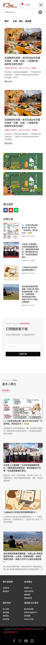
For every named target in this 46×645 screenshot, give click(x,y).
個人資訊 (6, 609)
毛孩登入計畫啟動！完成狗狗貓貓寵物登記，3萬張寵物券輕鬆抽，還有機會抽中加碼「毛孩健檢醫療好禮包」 (22, 468)
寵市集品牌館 (28, 609)
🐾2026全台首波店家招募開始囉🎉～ (20, 512)
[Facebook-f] (14, 641)
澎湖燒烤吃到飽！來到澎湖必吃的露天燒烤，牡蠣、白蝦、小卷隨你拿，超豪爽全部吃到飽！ (22, 61)
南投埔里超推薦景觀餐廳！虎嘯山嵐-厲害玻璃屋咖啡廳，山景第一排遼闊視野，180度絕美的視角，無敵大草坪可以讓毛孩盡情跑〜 (30, 294)
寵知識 (28, 21)
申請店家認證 (28, 591)
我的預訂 (6, 616)
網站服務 (27, 616)
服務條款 (27, 595)
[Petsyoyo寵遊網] (10, 5)
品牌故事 (6, 588)
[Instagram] (20, 641)
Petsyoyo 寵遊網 (24, 629)
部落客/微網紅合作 (30, 612)
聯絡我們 (6, 591)
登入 (28, 5)
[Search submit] (40, 12)
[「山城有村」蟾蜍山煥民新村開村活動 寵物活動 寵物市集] (23, 164)
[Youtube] (26, 641)
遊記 (21, 21)
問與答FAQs (28, 588)
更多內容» (8, 81)
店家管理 (6, 619)
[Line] (32, 641)
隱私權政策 (28, 598)
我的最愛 (6, 612)
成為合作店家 (28, 619)
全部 (15, 21)
